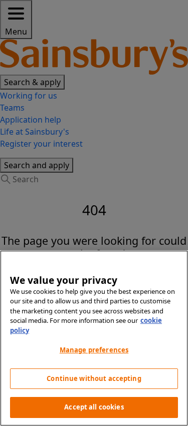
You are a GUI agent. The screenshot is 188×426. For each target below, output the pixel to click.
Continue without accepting (94, 378)
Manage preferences (94, 349)
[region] (94, 338)
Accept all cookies (93, 406)
